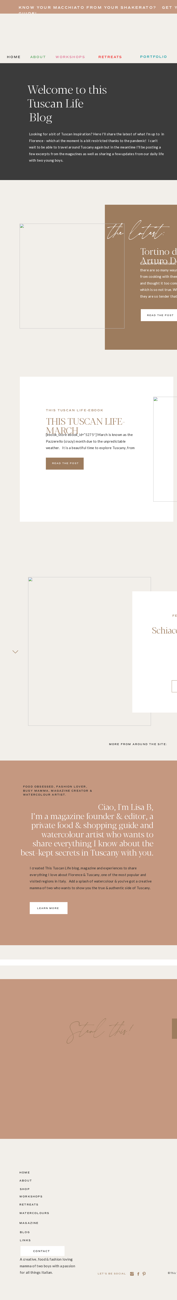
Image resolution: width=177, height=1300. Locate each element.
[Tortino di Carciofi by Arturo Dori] (72, 276)
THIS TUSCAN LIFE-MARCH (85, 425)
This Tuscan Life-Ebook (74, 410)
